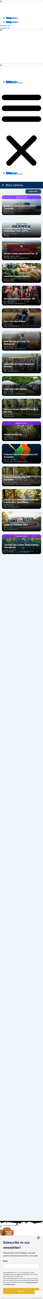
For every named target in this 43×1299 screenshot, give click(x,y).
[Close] (38, 1237)
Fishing (9, 18)
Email (5, 1261)
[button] (21, 129)
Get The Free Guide (14, 83)
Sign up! (21, 1291)
